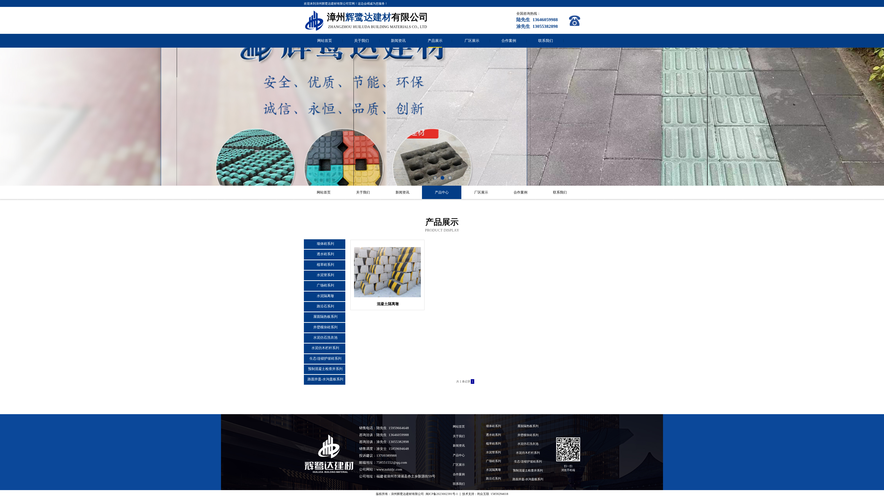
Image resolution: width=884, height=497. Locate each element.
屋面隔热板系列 (325, 316)
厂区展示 (472, 41)
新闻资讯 (398, 41)
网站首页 (324, 41)
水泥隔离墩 (325, 296)
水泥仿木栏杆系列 (325, 348)
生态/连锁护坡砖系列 (325, 358)
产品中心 (442, 192)
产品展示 (435, 41)
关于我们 (361, 41)
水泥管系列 (325, 275)
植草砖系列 (325, 264)
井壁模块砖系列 (325, 327)
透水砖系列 (325, 254)
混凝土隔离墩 (388, 304)
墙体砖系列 (325, 244)
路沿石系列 (325, 306)
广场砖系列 (325, 285)
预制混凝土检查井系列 (325, 369)
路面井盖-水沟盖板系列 (325, 379)
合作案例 (508, 41)
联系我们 (545, 41)
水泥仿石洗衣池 (325, 337)
